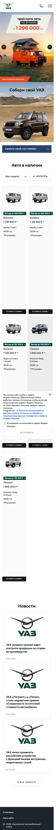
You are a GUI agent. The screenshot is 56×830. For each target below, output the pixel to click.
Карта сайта (8, 818)
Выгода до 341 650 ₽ (14, 344)
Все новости (28, 782)
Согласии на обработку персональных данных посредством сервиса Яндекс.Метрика (25, 416)
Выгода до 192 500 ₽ (40, 344)
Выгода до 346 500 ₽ (14, 213)
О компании (8, 812)
